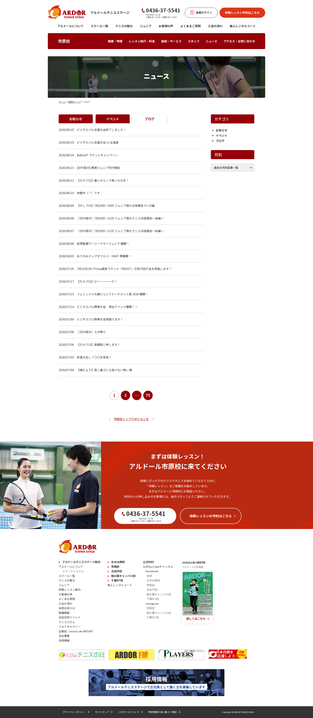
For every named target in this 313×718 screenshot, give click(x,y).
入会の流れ (215, 26)
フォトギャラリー (69, 626)
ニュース (211, 41)
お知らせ (75, 118)
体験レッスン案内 (69, 589)
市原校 (64, 41)
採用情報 (64, 640)
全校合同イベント (69, 617)
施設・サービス (171, 41)
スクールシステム (73, 571)
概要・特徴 (115, 41)
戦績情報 (64, 613)
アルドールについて (70, 26)
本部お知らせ (67, 608)
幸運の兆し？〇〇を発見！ (94, 357)
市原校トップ (74, 101)
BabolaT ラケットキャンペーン (97, 155)
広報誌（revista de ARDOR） (77, 631)
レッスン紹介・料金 (142, 41)
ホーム (62, 101)
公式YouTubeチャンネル (158, 566)
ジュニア (145, 26)
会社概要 (64, 636)
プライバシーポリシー (74, 712)
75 (148, 395)
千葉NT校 (117, 580)
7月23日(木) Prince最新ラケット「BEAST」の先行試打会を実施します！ (124, 268)
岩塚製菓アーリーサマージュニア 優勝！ (103, 243)
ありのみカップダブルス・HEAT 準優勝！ (104, 256)
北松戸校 (116, 571)
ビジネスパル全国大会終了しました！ (101, 129)
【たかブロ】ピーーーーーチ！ (97, 281)
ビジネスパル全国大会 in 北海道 (97, 142)
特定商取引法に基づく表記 (162, 712)
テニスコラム (67, 622)
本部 (149, 576)
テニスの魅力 (124, 26)
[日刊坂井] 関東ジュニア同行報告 (98, 167)
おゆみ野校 (118, 562)
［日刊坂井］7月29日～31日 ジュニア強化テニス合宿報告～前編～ (120, 231)
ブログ (150, 118)
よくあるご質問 (190, 26)
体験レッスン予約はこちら (242, 12)
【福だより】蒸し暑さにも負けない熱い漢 (104, 370)
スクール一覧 (99, 26)
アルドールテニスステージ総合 (81, 562)
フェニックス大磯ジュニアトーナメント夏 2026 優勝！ (112, 294)
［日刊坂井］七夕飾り (91, 332)
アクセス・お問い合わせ (239, 41)
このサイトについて (128, 712)
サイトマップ (102, 712)
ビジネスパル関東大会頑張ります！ (100, 319)
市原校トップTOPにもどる (131, 419)
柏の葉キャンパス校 (123, 576)
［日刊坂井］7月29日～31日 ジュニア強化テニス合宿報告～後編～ (120, 218)
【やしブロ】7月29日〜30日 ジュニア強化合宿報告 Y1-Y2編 (116, 205)
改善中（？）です (88, 193)
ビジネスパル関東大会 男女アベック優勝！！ (107, 307)
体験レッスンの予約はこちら (210, 515)
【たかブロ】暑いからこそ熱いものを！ (103, 180)
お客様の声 (166, 26)
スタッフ (193, 41)
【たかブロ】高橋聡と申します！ (98, 344)
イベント (112, 118)
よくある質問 (67, 599)
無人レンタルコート (120, 585)
